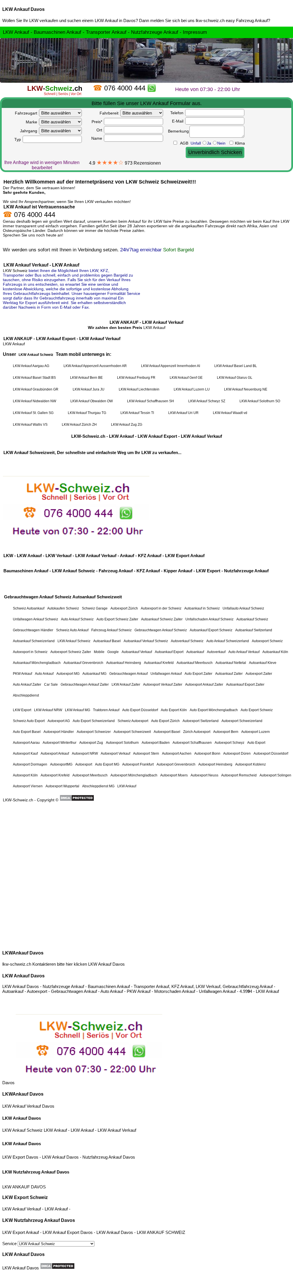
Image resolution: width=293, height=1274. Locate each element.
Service (10, 1243)
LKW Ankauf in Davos (115, 20)
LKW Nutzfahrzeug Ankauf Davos (35, 1172)
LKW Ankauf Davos (23, 9)
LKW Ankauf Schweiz (22, 1130)
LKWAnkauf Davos (22, 952)
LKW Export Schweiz (25, 1197)
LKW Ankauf (55, 1130)
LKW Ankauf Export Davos (68, 1232)
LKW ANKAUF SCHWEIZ (161, 1232)
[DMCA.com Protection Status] (57, 1266)
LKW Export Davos (20, 1157)
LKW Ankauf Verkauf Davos (28, 1106)
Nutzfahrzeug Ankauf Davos (108, 1157)
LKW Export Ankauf (20, 1232)
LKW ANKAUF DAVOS (24, 1186)
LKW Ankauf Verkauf (117, 1130)
